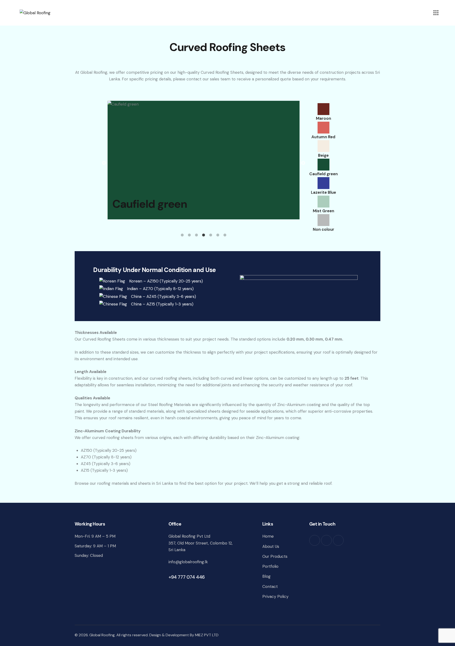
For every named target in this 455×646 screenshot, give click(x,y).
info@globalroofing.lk (188, 561)
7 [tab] (225, 235)
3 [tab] (196, 235)
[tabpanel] (204, 160)
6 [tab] (217, 235)
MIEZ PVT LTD (206, 634)
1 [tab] (182, 235)
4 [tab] (203, 235)
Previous (104, 163)
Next (303, 163)
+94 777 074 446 (186, 577)
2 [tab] (189, 235)
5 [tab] (210, 235)
